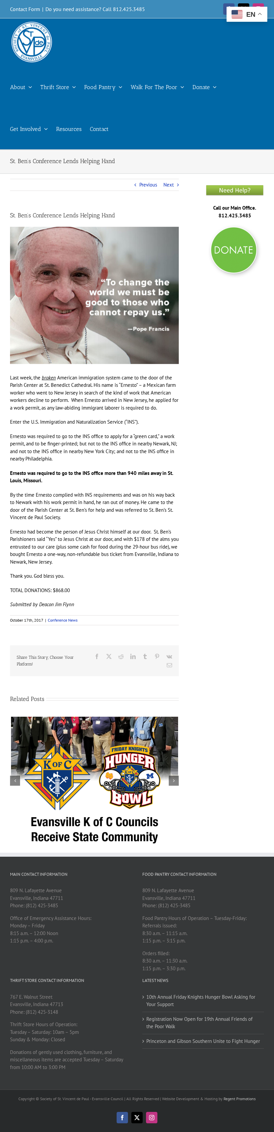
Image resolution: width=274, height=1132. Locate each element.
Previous (148, 185)
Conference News (63, 620)
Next (168, 185)
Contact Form (25, 9)
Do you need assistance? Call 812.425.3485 (95, 9)
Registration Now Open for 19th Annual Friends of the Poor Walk (199, 1023)
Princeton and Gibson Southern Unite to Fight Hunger (203, 1041)
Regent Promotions (240, 1098)
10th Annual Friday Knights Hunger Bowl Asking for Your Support (200, 1001)
